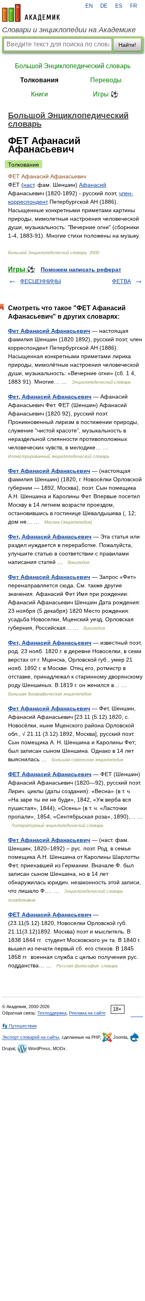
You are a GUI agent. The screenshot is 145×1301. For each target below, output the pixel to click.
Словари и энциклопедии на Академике (69, 30)
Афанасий (92, 185)
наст (28, 185)
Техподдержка (51, 1013)
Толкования (39, 80)
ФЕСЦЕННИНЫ (40, 281)
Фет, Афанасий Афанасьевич (49, 396)
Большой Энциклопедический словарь (72, 66)
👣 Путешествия (19, 1025)
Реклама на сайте (87, 1013)
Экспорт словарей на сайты (30, 1037)
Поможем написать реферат (81, 269)
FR (133, 6)
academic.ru (31, 13)
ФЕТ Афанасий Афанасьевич (49, 774)
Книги (39, 94)
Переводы (106, 80)
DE (104, 6)
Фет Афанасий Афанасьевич (49, 331)
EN (89, 6)
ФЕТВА (121, 281)
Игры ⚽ (105, 94)
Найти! (127, 45)
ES (118, 6)
